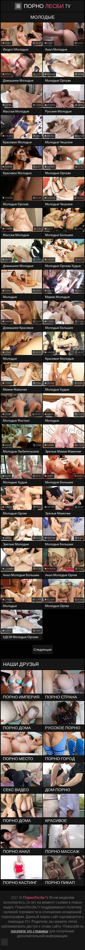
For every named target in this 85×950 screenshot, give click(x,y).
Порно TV (47, 6)
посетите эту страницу (29, 931)
